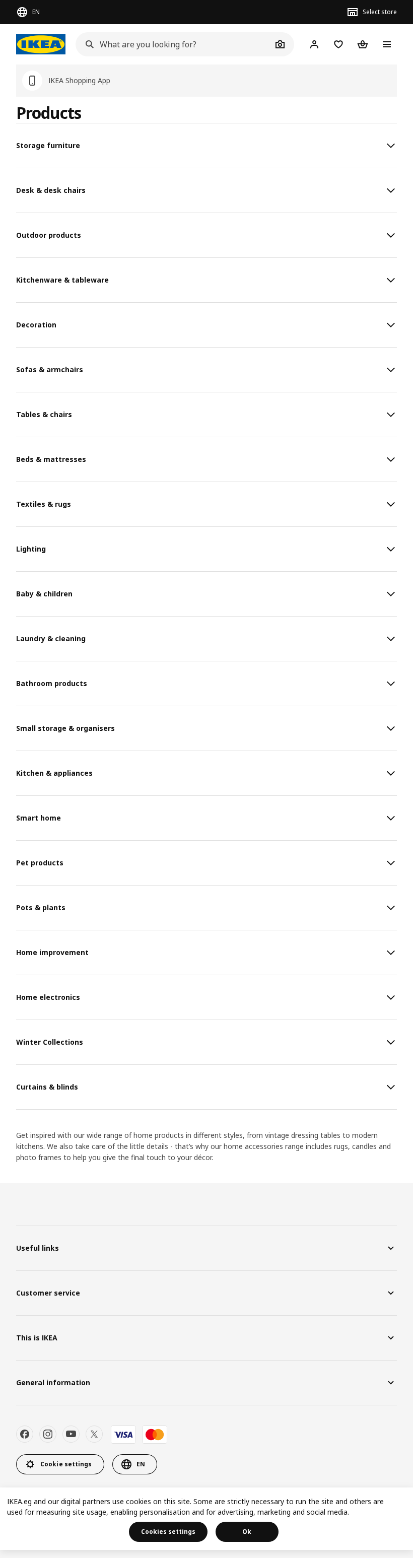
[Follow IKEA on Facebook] (24, 1434)
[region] (206, 1518)
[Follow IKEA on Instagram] (47, 1434)
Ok (246, 1531)
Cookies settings (168, 1531)
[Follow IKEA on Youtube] (71, 1434)
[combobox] (174, 44)
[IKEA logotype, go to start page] (40, 44)
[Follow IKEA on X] (94, 1434)
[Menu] (387, 44)
